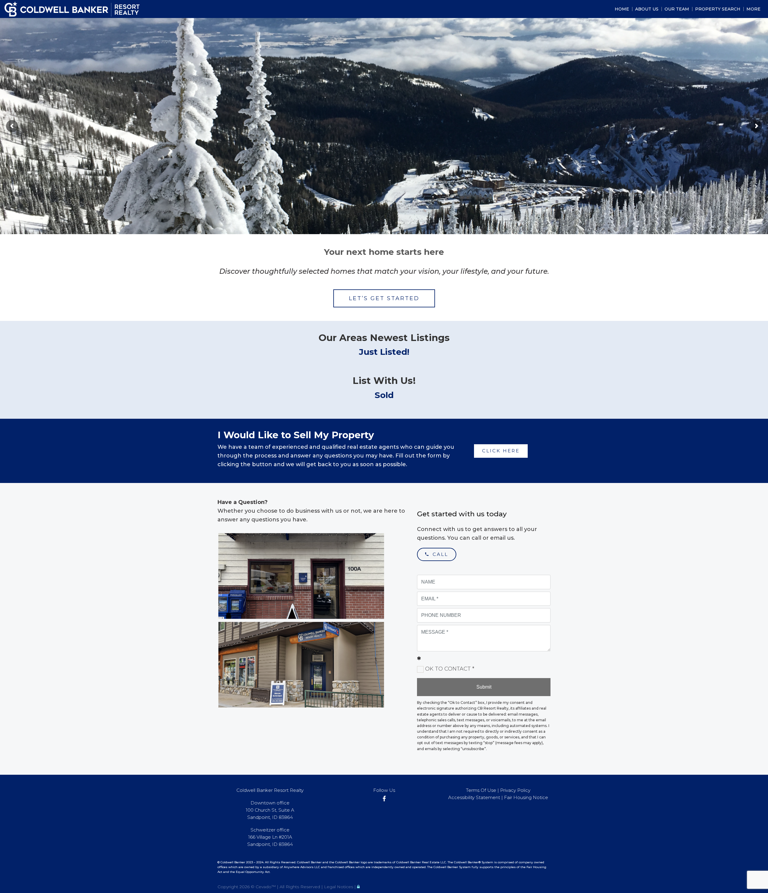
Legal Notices (339, 886)
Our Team (676, 9)
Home (622, 9)
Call (438, 554)
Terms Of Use (481, 790)
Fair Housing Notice (526, 797)
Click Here (501, 451)
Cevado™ (266, 886)
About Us (646, 9)
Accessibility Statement (474, 797)
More (753, 9)
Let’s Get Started (384, 298)
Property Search (717, 9)
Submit (483, 686)
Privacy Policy (515, 790)
